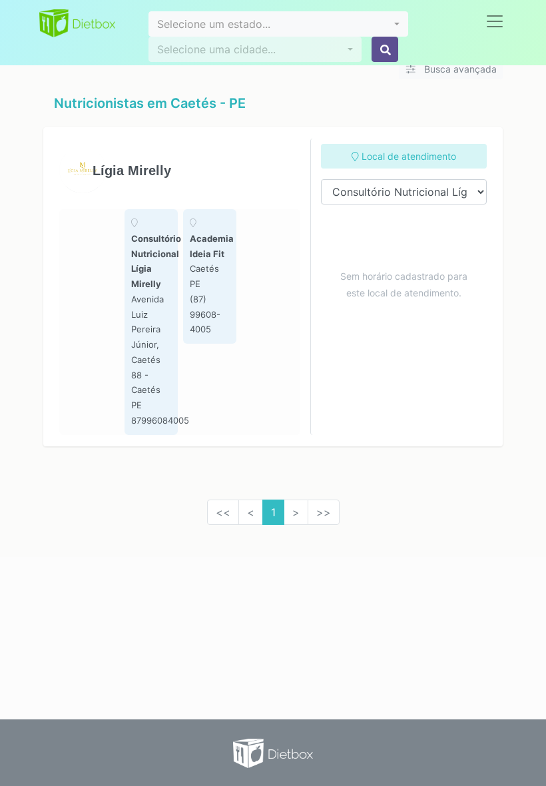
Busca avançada (459, 69)
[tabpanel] (151, 322)
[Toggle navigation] (495, 21)
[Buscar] (385, 49)
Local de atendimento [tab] (407, 156)
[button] (278, 24)
